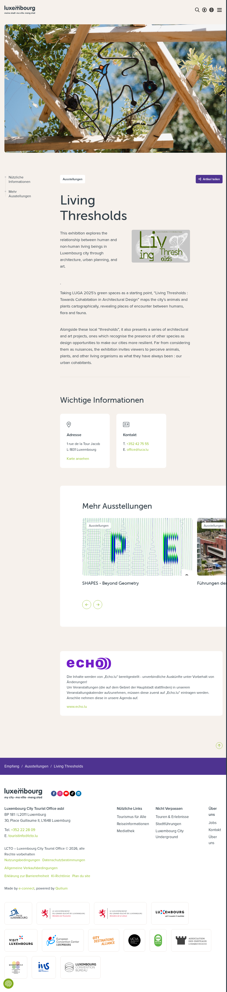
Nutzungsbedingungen (22, 859)
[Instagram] (60, 793)
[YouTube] (66, 793)
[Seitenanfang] (219, 745)
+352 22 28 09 (23, 829)
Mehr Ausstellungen (20, 193)
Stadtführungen (168, 823)
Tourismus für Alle (131, 816)
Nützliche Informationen (19, 179)
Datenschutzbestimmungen (63, 859)
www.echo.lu (77, 706)
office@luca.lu (138, 449)
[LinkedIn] (78, 793)
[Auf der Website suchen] (197, 10)
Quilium (61, 888)
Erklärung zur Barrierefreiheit (26, 875)
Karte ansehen (78, 458)
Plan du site (81, 875)
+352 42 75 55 (138, 443)
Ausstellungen (36, 766)
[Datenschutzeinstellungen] (8, 983)
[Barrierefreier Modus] (204, 10)
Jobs (213, 822)
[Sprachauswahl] (211, 10)
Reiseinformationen (133, 823)
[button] (86, 604)
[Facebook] (54, 793)
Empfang (11, 766)
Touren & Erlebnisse (172, 816)
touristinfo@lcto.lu (23, 835)
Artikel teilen (211, 179)
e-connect (26, 888)
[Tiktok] (72, 793)
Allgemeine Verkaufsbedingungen (31, 867)
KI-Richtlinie (60, 875)
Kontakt (215, 829)
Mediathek (126, 830)
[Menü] (219, 10)
